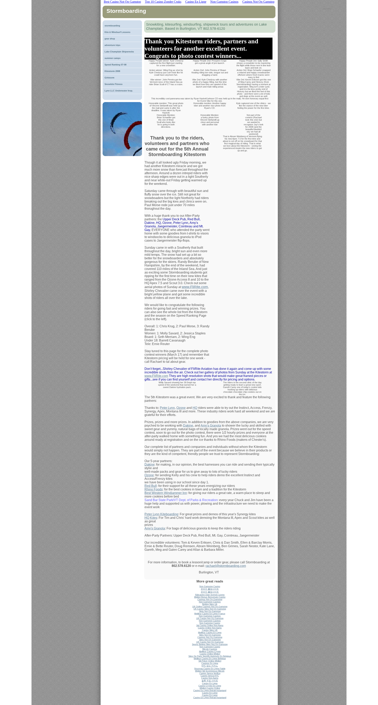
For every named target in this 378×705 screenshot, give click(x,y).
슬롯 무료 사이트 (210, 680)
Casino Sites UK (210, 630)
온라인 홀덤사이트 (210, 589)
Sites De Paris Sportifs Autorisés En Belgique (209, 656)
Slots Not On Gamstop (210, 611)
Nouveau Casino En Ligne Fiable (209, 668)
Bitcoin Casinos (209, 649)
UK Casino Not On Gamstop (209, 618)
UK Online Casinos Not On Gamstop (209, 606)
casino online (326, 9)
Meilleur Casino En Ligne (209, 632)
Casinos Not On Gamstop (209, 599)
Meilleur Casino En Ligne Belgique (210, 658)
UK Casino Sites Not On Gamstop (210, 609)
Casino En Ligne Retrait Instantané (209, 690)
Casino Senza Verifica (209, 673)
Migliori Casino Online (210, 688)
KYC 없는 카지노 (210, 666)
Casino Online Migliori (210, 654)
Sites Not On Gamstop (210, 635)
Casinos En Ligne (209, 663)
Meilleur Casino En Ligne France (209, 613)
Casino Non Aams (209, 678)
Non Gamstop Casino (209, 586)
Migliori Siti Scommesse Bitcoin (209, 671)
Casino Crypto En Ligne (209, 686)
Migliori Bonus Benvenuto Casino (209, 597)
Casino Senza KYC (210, 675)
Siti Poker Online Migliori (209, 661)
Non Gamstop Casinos (210, 602)
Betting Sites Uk (209, 604)
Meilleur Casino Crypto (210, 651)
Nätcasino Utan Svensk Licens (210, 594)
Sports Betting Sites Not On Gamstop (210, 644)
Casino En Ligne (210, 683)
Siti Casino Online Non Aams (209, 625)
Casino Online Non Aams (210, 628)
